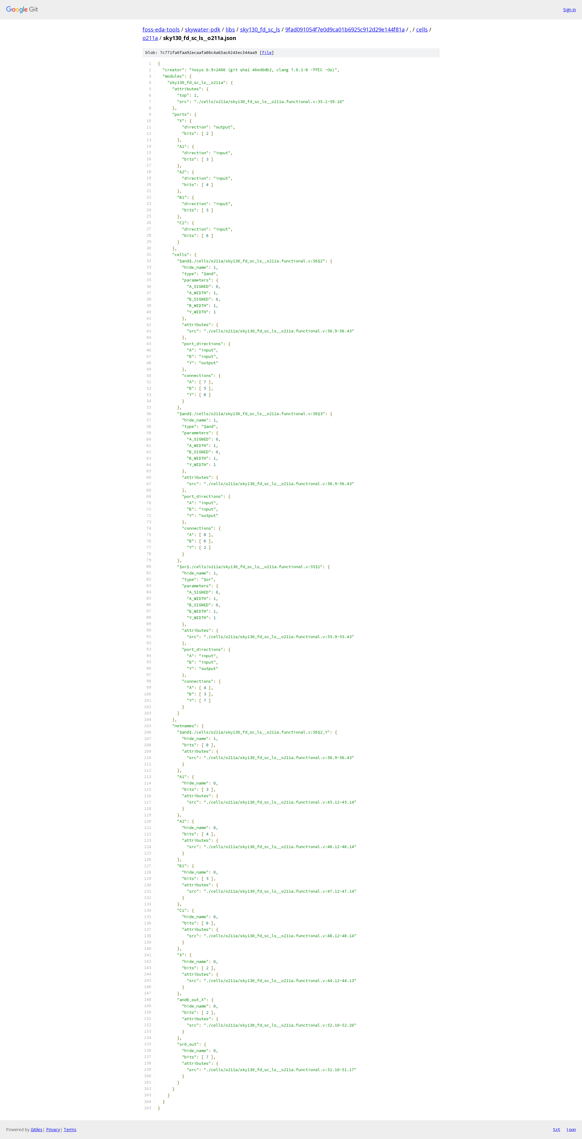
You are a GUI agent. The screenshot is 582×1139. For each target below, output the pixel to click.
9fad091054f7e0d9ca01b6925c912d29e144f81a (345, 29)
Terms (70, 1129)
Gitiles (36, 1129)
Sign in (569, 9)
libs (230, 29)
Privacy (53, 1129)
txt (556, 1129)
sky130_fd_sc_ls (260, 29)
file (267, 52)
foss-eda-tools (161, 29)
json (571, 1129)
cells (422, 29)
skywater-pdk (202, 29)
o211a (150, 38)
